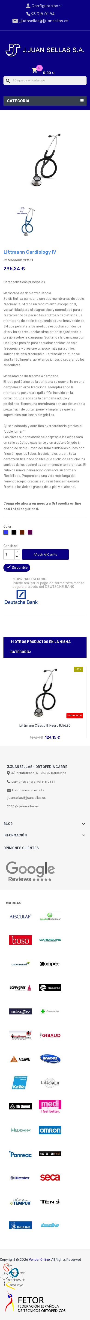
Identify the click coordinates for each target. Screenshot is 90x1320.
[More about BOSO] (20, 940)
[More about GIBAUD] (50, 1035)
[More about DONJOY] (20, 1011)
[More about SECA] (50, 1177)
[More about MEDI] (50, 1106)
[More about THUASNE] (20, 1225)
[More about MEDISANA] (20, 1130)
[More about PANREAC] (20, 1154)
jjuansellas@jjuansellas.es (26, 798)
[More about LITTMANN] (50, 1082)
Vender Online (39, 1260)
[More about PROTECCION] (50, 1154)
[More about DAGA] (50, 987)
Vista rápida (45, 720)
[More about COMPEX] (50, 964)
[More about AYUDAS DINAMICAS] (50, 916)
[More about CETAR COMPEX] (20, 964)
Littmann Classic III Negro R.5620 (45, 726)
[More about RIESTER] (20, 1177)
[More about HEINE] (20, 1059)
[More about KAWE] (20, 1082)
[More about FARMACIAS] (50, 1011)
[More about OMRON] (50, 1130)
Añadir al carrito (45, 554)
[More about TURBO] (50, 1225)
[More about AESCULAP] (20, 916)
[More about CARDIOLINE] (50, 940)
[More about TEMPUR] (20, 1201)
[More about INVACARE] (50, 1059)
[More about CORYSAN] (20, 987)
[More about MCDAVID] (20, 1106)
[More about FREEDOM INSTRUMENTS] (20, 1035)
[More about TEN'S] (50, 1201)
